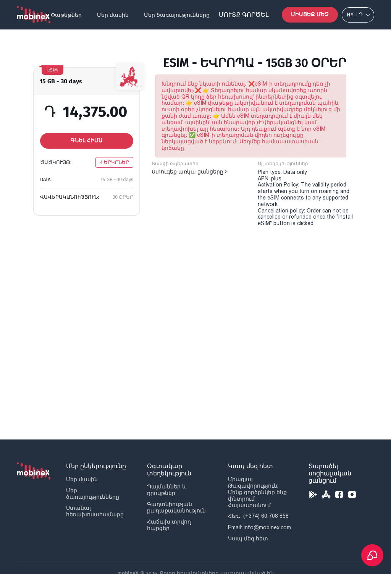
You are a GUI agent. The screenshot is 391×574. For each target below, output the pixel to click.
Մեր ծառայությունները (177, 15)
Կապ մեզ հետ (248, 538)
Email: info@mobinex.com (259, 527)
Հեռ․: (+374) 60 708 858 (258, 516)
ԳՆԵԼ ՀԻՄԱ (87, 140)
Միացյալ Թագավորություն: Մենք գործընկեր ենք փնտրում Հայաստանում (257, 492)
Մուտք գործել (244, 14)
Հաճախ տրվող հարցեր (169, 525)
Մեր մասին (113, 15)
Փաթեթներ (66, 15)
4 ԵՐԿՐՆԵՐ (114, 162)
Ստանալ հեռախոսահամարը (95, 511)
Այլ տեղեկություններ (283, 163)
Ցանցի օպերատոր (175, 163)
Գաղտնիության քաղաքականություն (176, 507)
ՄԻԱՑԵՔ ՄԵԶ (310, 14)
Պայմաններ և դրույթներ (166, 489)
